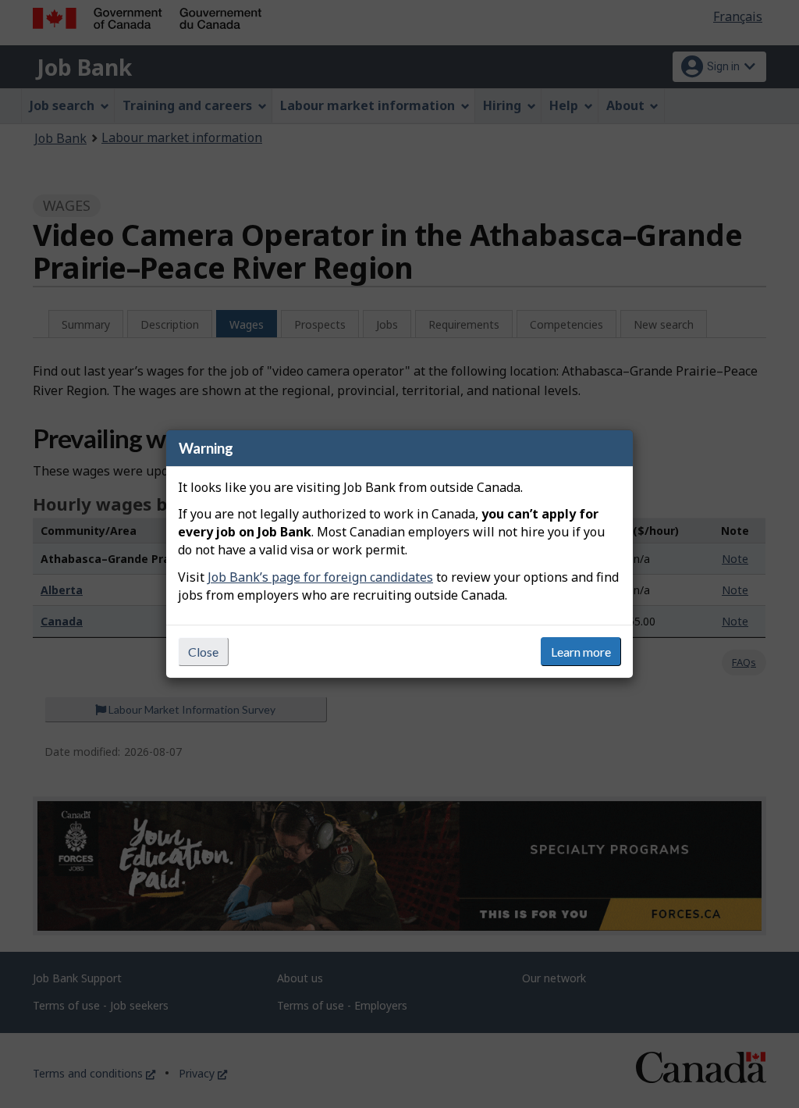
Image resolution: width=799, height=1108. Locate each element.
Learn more (581, 651)
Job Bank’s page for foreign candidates (320, 577)
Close (203, 651)
